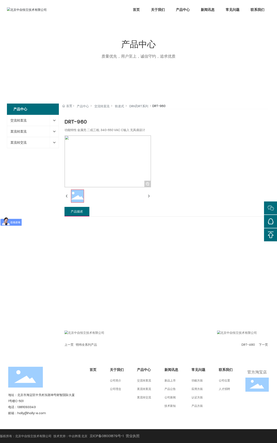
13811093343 (26, 407)
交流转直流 (102, 106)
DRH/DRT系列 (138, 106)
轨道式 (119, 106)
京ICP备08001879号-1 (107, 435)
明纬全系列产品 (86, 344)
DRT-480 (248, 344)
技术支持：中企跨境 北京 (70, 436)
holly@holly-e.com (31, 413)
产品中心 (83, 106)
